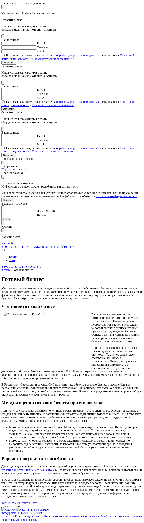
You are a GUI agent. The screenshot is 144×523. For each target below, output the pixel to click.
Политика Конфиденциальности (22, 516)
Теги (13, 243)
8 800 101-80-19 (11, 246)
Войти (6, 219)
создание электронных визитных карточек (29, 469)
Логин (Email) (46, 211)
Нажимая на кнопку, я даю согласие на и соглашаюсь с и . (68, 57)
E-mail (41, 43)
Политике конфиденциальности (116, 196)
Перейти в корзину (14, 169)
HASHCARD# (31, 246)
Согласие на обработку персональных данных (112, 516)
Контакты (23, 502)
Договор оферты (26, 519)
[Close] (3, 7)
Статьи (35, 502)
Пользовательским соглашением (53, 58)
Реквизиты (8, 519)
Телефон (42, 47)
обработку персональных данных (77, 55)
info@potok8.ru (50, 246)
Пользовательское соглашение (63, 516)
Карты (6, 243)
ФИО (40, 51)
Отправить (9, 62)
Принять (7, 200)
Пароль (41, 215)
